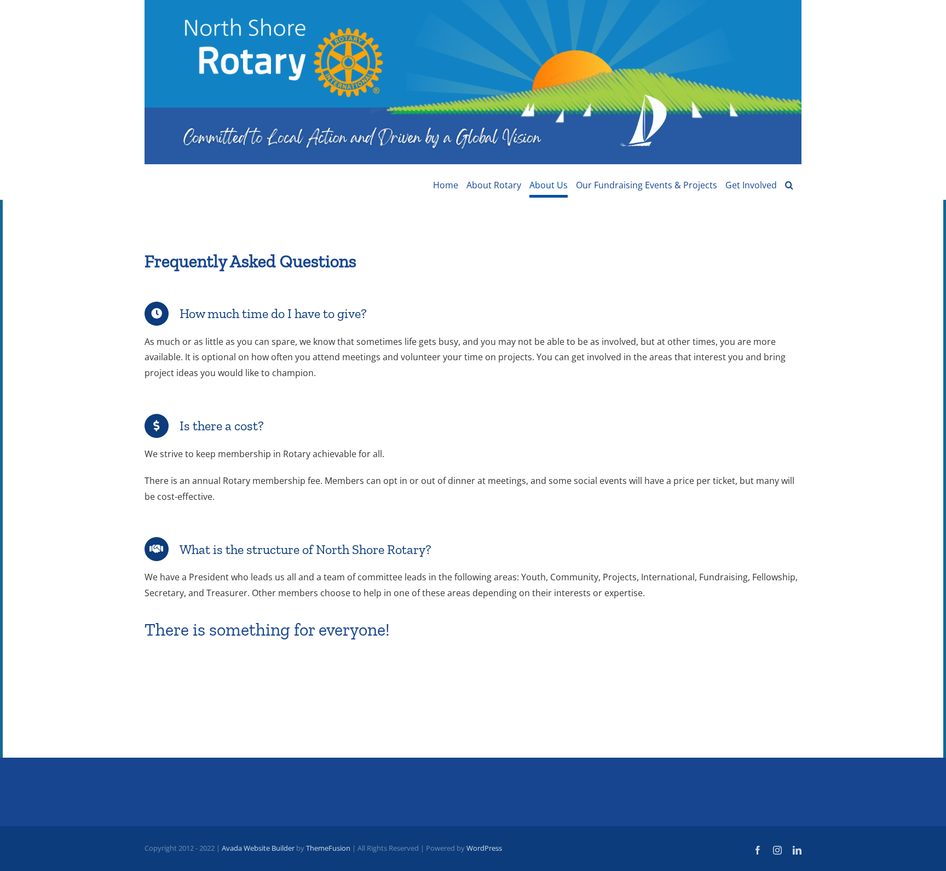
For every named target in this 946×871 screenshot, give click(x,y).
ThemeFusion (328, 848)
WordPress (484, 848)
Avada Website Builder (258, 848)
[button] (789, 185)
